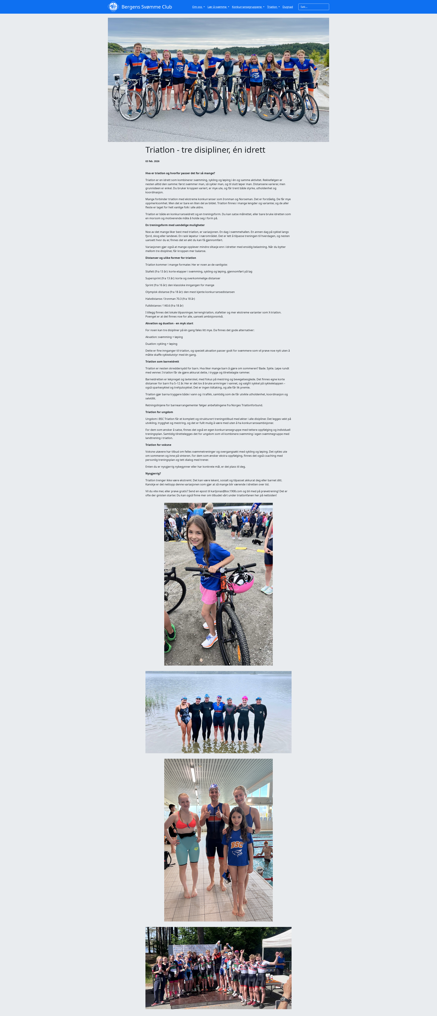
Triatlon (272, 7)
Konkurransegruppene (247, 7)
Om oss (197, 7)
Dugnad (288, 7)
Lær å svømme (217, 7)
